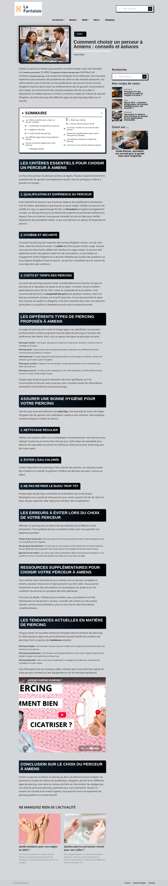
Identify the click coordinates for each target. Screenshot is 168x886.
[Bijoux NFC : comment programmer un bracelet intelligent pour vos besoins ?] (117, 104)
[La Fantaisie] (28, 9)
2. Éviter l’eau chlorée (77, 120)
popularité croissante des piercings (66, 72)
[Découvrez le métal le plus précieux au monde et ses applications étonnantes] (117, 116)
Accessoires (128, 89)
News (80, 34)
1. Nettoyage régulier (36, 149)
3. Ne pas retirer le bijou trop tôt (81, 124)
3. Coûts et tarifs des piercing (39, 133)
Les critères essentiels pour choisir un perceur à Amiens (40, 121)
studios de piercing (37, 76)
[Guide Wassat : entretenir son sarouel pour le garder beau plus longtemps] (130, 140)
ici (53, 605)
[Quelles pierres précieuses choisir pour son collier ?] (85, 829)
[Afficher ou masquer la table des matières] (75, 113)
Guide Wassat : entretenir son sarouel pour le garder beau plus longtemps (130, 153)
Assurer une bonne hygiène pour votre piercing (40, 144)
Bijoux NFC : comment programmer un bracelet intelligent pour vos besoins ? (136, 105)
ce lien (69, 598)
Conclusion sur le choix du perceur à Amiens (84, 145)
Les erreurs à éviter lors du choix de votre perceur (83, 128)
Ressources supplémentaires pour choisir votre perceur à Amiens (83, 134)
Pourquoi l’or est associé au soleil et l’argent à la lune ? (133, 93)
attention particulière (31, 72)
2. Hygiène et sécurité (36, 129)
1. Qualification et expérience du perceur (43, 126)
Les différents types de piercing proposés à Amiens (42, 138)
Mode (67, 841)
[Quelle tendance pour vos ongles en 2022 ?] (40, 829)
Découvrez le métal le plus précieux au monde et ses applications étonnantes (136, 117)
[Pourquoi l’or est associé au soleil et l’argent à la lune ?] (117, 92)
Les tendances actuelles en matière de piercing (81, 140)
